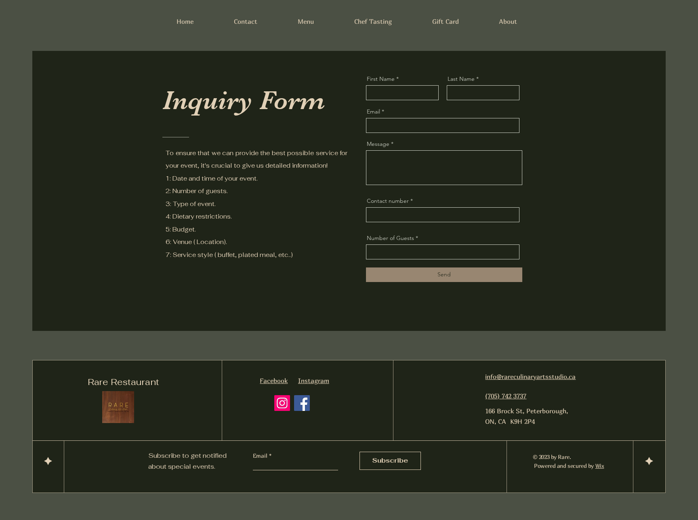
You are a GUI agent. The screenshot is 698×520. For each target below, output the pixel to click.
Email (373, 111)
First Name (381, 79)
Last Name (461, 79)
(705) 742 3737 (505, 396)
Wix (599, 465)
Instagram (313, 381)
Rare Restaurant (123, 381)
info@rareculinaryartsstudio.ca (530, 377)
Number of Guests (390, 238)
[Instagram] (282, 403)
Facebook (274, 381)
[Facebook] (302, 403)
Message (378, 144)
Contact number (388, 201)
